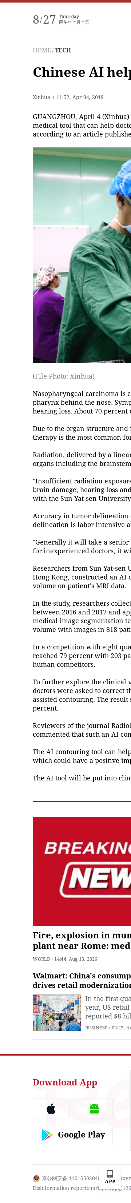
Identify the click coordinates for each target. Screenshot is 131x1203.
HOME (42, 50)
